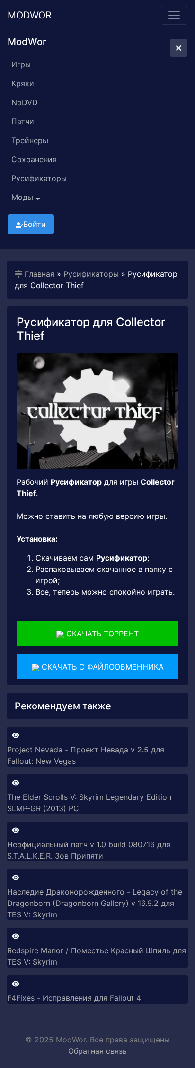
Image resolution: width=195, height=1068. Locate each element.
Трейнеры (29, 140)
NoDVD (24, 102)
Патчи (22, 121)
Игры (21, 64)
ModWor (30, 15)
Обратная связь (97, 1051)
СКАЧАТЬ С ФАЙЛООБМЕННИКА (101, 666)
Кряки (22, 83)
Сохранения (34, 159)
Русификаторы (39, 178)
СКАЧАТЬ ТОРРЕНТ (101, 633)
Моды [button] (23, 197)
